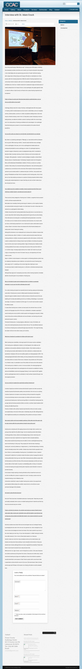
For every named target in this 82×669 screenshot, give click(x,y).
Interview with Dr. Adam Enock (34, 657)
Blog (50, 10)
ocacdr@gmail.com (11, 650)
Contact (57, 10)
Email (16, 603)
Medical (10, 20)
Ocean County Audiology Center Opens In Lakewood (33, 645)
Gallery (13, 10)
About (19, 10)
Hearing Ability (27, 652)
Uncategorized (64, 28)
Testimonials (43, 10)
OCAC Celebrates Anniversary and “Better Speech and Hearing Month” (31, 638)
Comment (17, 581)
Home (6, 10)
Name (16, 596)
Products (26, 10)
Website (17, 610)
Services (34, 10)
